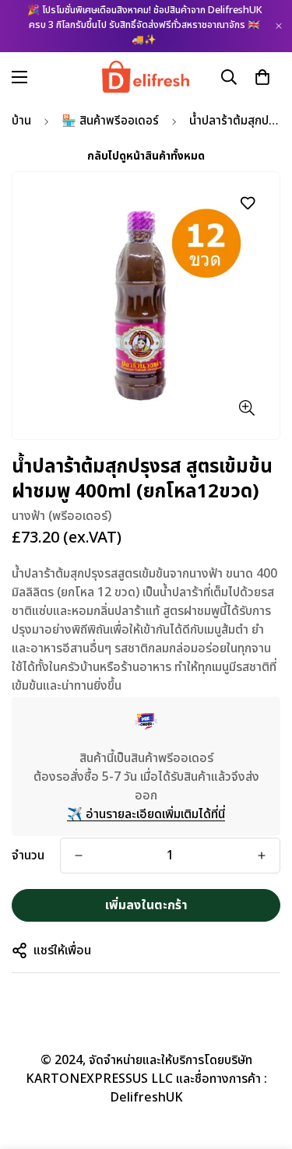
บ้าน (21, 121)
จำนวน (28, 855)
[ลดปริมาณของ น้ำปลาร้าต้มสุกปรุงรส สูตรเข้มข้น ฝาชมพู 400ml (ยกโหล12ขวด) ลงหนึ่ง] (79, 855)
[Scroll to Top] (264, 1066)
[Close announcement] (278, 26)
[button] (262, 76)
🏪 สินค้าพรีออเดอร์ (110, 121)
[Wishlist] (247, 202)
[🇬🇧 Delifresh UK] (146, 76)
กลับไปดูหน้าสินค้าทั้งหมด (146, 156)
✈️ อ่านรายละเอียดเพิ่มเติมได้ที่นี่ (146, 814)
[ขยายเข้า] (246, 407)
